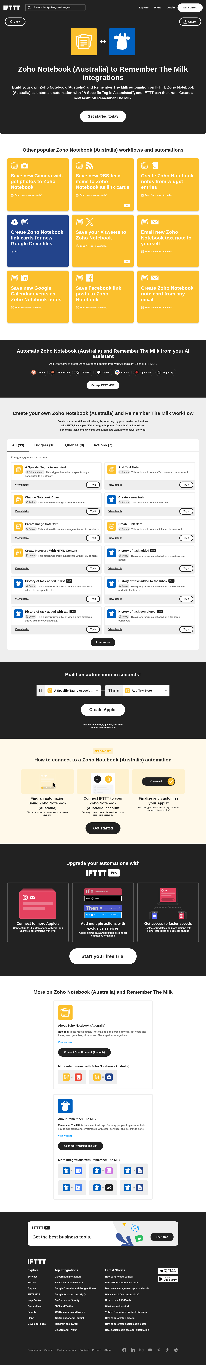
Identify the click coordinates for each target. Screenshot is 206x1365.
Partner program (66, 1350)
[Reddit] (175, 1350)
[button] (103, 828)
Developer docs (37, 1324)
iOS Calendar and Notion (69, 1282)
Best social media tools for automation (127, 1330)
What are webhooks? (117, 1306)
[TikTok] (167, 1350)
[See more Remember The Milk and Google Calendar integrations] (72, 1171)
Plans (157, 7)
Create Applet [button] (103, 709)
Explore (144, 7)
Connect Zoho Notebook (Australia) (84, 1052)
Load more (103, 642)
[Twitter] (158, 1350)
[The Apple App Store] (168, 1271)
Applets (32, 1288)
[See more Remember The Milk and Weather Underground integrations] (103, 1187)
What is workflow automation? (122, 1294)
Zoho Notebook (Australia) (63, 69)
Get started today (103, 116)
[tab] (18, 445)
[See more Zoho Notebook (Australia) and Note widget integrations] (72, 1077)
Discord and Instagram (68, 1276)
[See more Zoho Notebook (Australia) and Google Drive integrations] (103, 1077)
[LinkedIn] (133, 1350)
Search (32, 1312)
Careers (48, 1350)
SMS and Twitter (64, 1306)
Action (125, 472)
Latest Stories (115, 1270)
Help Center (34, 1300)
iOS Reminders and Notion (70, 1312)
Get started (190, 7)
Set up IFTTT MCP (103, 385)
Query (125, 556)
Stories (32, 1282)
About (107, 1350)
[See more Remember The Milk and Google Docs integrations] (134, 1187)
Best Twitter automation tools (121, 1282)
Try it (93, 485)
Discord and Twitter (66, 1330)
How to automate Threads (120, 1318)
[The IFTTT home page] (11, 7)
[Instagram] (141, 1350)
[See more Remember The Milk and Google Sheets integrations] (134, 1171)
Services (33, 1276)
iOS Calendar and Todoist (69, 1318)
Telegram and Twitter (66, 1324)
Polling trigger (36, 472)
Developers (34, 1350)
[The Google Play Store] (168, 1279)
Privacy (96, 1350)
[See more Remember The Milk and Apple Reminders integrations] (103, 1171)
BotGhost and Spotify (67, 1300)
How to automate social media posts (125, 1324)
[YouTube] (150, 1350)
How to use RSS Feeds (118, 1300)
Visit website (65, 1042)
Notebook (63, 1031)
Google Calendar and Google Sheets (75, 1288)
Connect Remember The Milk (80, 1146)
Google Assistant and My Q (70, 1294)
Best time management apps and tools (127, 1288)
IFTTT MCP (34, 1294)
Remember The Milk (153, 69)
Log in (171, 7)
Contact (84, 1350)
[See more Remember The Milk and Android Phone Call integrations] (72, 1187)
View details (22, 485)
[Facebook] (124, 1350)
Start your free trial (103, 956)
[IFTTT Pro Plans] (153, 551)
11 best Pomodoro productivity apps (126, 1312)
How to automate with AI (119, 1276)
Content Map (35, 1306)
